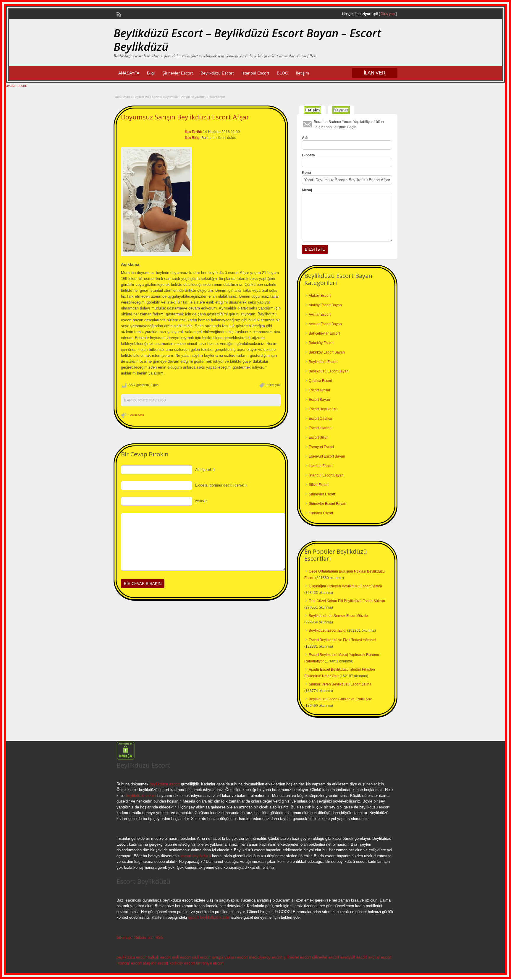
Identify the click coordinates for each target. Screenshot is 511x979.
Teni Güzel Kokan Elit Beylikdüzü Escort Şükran (347, 601)
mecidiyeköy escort (265, 957)
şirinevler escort (297, 957)
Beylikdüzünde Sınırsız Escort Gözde (338, 616)
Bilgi (151, 73)
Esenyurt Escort (321, 447)
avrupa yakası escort (230, 957)
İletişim (302, 73)
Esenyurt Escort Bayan (327, 456)
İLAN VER (375, 72)
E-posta (308, 155)
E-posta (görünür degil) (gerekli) (221, 485)
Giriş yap (388, 14)
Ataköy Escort (320, 296)
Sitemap (124, 937)
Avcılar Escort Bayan (325, 324)
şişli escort (181, 957)
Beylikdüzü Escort (217, 73)
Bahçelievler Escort (324, 333)
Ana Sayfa (122, 97)
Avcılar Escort (320, 314)
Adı (305, 138)
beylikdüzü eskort (141, 795)
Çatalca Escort (320, 381)
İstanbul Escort (255, 73)
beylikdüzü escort (165, 784)
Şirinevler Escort (177, 73)
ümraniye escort (210, 963)
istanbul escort (129, 963)
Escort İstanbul (320, 428)
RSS (160, 937)
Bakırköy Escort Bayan (327, 352)
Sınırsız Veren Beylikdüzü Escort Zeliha (340, 684)
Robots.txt (143, 937)
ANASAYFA (128, 73)
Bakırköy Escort (321, 343)
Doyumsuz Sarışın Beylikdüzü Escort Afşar (185, 116)
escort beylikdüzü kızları (209, 917)
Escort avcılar (319, 390)
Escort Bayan (319, 400)
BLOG (282, 73)
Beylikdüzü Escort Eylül (327, 630)
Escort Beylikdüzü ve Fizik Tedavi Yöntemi (342, 640)
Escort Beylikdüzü (323, 409)
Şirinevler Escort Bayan (327, 504)
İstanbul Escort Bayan (326, 475)
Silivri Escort (319, 485)
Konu (306, 173)
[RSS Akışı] (118, 13)
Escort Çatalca (320, 418)
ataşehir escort (155, 963)
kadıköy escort (182, 963)
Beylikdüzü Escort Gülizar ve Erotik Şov (340, 699)
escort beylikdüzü (195, 856)
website (201, 501)
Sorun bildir (136, 415)
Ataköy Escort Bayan (325, 305)
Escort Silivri (319, 437)
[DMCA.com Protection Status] (126, 758)
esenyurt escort (353, 957)
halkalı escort (159, 957)
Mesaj (307, 190)
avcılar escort (16, 86)
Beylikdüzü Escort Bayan (329, 371)
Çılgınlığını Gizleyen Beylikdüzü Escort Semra (345, 586)
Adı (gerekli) (205, 470)
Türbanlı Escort (321, 513)
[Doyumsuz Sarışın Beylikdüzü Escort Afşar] (156, 200)
